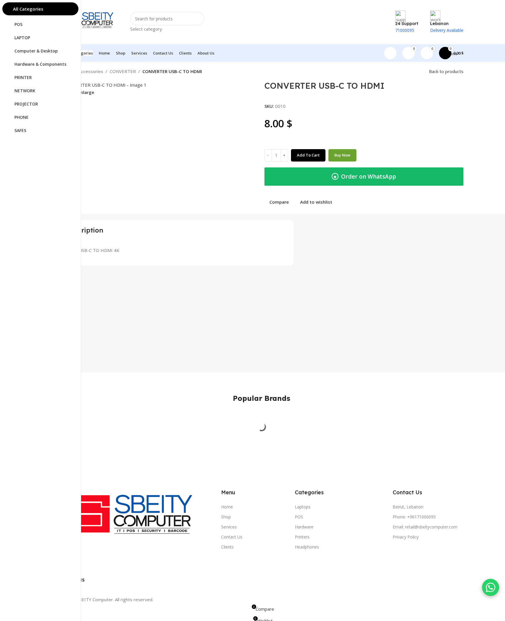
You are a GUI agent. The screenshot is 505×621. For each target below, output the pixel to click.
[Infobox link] (261, 31)
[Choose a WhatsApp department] (490, 587)
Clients (227, 547)
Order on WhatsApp (365, 176)
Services (229, 527)
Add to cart (308, 155)
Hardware (304, 527)
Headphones (307, 547)
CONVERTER (123, 71)
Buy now (342, 155)
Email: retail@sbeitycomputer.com (425, 527)
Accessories (91, 71)
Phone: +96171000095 (414, 517)
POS (299, 517)
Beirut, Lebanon (408, 507)
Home (227, 507)
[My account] (390, 53)
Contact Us (231, 537)
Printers (302, 537)
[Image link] (136, 518)
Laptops (302, 507)
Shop (226, 517)
